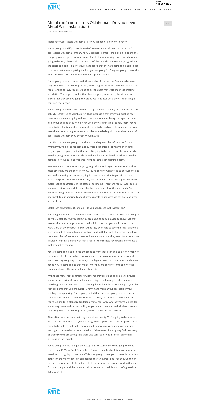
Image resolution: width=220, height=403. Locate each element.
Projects (139, 9)
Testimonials (125, 9)
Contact (168, 9)
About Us (94, 9)
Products (154, 9)
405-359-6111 (163, 3)
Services (109, 9)
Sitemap (129, 399)
